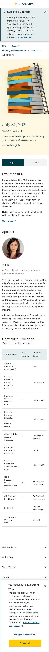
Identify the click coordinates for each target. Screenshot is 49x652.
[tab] (13, 162)
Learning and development (14, 50)
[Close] (45, 11)
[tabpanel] (24, 351)
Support (15, 46)
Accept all (25, 643)
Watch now (8, 221)
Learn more (25, 37)
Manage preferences (24, 634)
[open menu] (4, 4)
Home (4, 46)
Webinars (35, 50)
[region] (24, 616)
